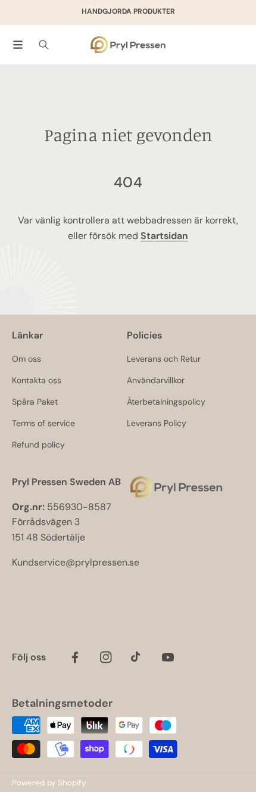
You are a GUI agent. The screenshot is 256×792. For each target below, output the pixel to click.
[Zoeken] (44, 45)
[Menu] (18, 45)
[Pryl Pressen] (128, 45)
